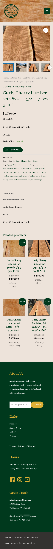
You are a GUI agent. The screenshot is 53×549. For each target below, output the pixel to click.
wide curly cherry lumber (19, 180)
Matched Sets (15, 78)
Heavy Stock (15, 428)
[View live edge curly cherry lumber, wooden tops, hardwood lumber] (8, 67)
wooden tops (36, 180)
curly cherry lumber (24, 165)
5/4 (8, 165)
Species (13, 424)
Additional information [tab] (13, 200)
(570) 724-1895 (23, 520)
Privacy (13, 446)
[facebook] (13, 479)
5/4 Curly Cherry (10, 86)
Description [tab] (8, 193)
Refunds (22, 446)
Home (5, 78)
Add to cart (12, 149)
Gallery (13, 432)
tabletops (33, 176)
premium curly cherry (19, 176)
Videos (13, 436)
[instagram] (20, 479)
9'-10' (13, 165)
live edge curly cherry (18, 172)
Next (50, 67)
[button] (45, 30)
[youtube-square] (28, 479)
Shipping (31, 446)
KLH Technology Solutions (23, 543)
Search (37, 405)
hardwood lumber (21, 168)
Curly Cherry (28, 78)
